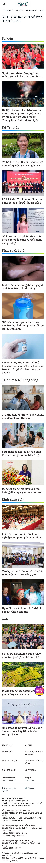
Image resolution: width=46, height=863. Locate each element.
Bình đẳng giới (13, 500)
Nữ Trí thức (31, 11)
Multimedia (30, 770)
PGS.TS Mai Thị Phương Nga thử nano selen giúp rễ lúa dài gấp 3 (22, 201)
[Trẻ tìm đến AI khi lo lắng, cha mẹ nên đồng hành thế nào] (23, 397)
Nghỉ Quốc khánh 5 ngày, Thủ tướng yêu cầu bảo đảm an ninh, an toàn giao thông (21, 76)
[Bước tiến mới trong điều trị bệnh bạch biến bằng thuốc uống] (23, 268)
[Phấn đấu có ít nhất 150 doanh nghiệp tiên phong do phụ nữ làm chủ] (23, 517)
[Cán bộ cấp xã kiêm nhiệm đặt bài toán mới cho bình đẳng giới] (23, 555)
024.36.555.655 (8, 780)
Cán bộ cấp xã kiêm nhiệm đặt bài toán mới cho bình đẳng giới (22, 573)
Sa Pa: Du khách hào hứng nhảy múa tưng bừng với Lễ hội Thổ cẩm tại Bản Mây (21, 657)
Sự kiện (19, 11)
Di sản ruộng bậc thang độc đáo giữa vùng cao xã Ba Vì (21, 692)
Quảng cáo (29, 780)
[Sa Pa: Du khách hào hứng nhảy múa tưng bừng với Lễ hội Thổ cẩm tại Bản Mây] (23, 636)
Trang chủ (8, 11)
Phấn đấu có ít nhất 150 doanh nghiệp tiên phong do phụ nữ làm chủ (22, 537)
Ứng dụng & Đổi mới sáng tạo (34, 753)
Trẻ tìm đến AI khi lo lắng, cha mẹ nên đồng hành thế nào (23, 416)
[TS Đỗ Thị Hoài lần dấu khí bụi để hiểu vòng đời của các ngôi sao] (23, 145)
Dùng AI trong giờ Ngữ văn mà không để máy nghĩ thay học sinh (22, 490)
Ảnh (5, 619)
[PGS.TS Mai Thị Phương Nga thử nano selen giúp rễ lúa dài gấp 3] (23, 183)
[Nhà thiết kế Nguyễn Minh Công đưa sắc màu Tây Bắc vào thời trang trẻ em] (23, 711)
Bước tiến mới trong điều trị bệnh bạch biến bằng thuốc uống (23, 286)
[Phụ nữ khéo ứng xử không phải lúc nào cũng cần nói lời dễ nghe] (23, 435)
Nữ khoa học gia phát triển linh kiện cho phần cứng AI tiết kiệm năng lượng (22, 240)
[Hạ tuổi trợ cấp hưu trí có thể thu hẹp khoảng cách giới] (23, 592)
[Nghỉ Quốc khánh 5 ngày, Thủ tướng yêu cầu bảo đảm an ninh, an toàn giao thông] (23, 56)
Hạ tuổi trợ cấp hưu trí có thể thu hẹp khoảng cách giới (22, 610)
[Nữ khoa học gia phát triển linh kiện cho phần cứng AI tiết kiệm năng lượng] (23, 220)
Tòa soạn (31, 788)
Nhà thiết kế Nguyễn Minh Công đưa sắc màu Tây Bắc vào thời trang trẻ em (22, 731)
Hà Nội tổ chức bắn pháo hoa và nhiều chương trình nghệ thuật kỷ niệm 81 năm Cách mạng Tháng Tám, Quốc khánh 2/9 (21, 115)
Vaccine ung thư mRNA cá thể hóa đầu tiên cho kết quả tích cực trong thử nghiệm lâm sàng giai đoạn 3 (22, 367)
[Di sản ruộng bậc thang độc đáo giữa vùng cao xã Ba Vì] (23, 674)
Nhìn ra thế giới (13, 251)
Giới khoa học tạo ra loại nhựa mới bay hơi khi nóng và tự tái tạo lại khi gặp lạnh (23, 325)
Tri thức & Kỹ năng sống (20, 380)
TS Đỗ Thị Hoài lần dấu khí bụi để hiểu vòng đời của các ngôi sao (22, 164)
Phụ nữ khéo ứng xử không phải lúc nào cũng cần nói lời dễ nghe (22, 453)
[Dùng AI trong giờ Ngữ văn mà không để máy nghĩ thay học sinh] (23, 472)
